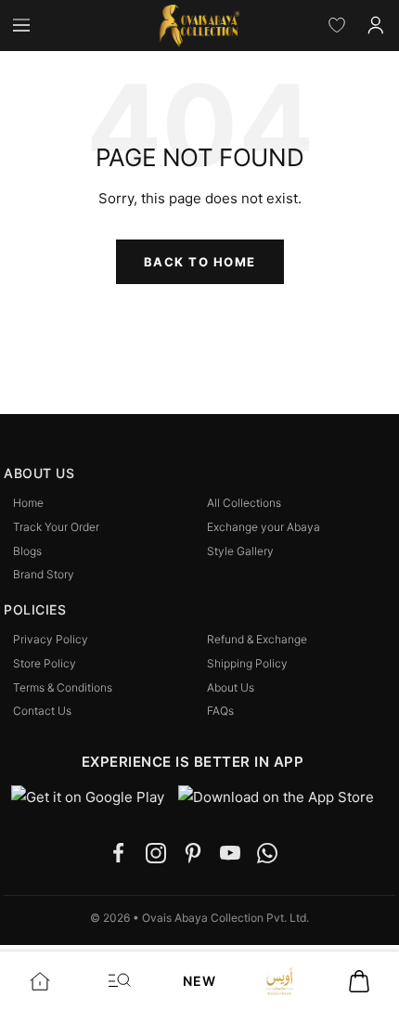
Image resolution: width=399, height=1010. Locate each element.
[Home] (40, 981)
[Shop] (120, 981)
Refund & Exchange (257, 639)
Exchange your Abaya (263, 527)
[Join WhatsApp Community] (267, 853)
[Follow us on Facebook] (119, 853)
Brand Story (43, 574)
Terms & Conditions (62, 687)
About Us (230, 687)
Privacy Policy (50, 639)
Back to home (200, 261)
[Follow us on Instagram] (156, 853)
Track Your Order (56, 527)
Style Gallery (240, 551)
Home (28, 503)
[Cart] (359, 981)
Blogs (27, 551)
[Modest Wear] (279, 981)
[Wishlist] (337, 25)
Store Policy (44, 663)
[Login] (376, 25)
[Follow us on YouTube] (230, 853)
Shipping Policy (247, 663)
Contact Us (42, 711)
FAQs (220, 711)
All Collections (244, 503)
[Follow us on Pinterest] (193, 853)
